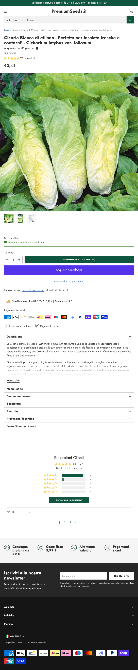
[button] (12, 58)
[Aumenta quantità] (19, 259)
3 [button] (70, 522)
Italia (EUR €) (16, 636)
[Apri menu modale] (5, 11)
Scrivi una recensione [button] (69, 500)
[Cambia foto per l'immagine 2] (20, 218)
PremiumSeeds (38, 642)
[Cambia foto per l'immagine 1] (8, 218)
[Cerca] (130, 19)
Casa (6, 30)
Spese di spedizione (33, 290)
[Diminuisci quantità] (7, 259)
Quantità (8, 252)
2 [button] (65, 522)
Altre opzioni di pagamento (69, 281)
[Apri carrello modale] (131, 11)
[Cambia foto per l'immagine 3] (31, 218)
